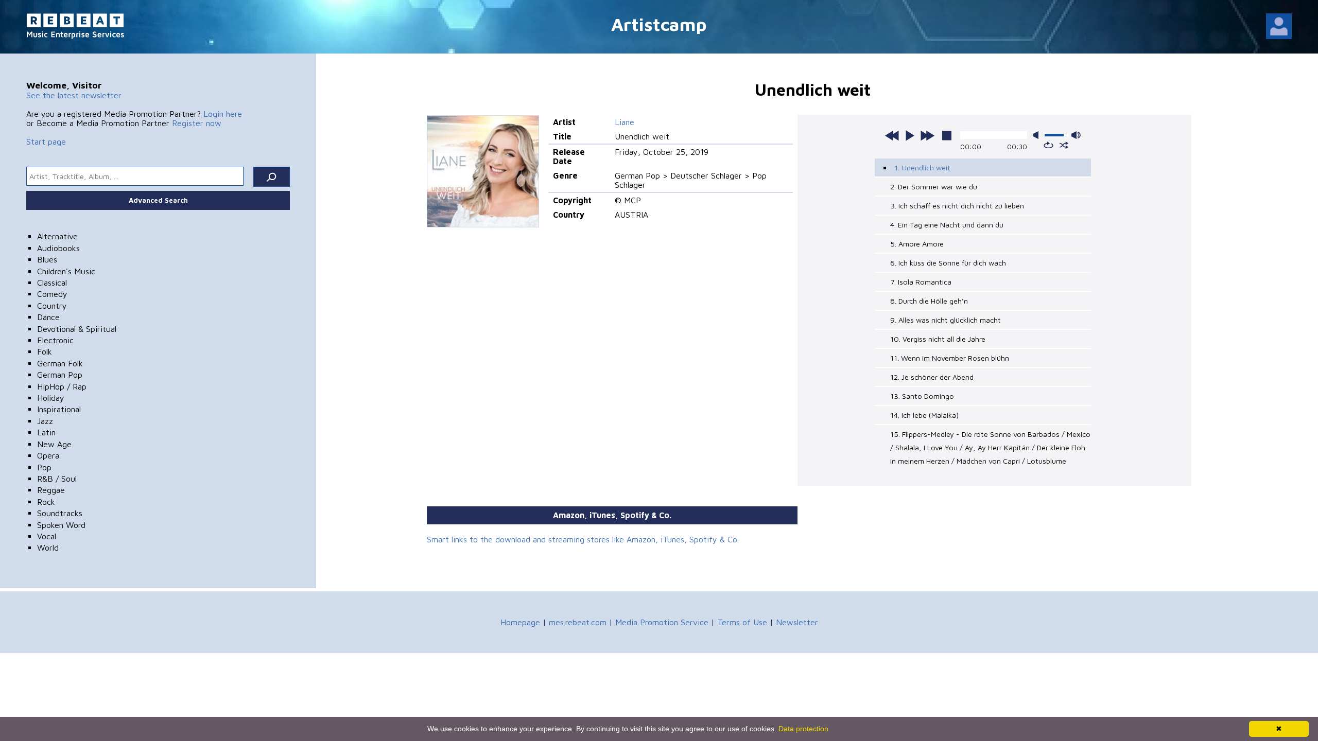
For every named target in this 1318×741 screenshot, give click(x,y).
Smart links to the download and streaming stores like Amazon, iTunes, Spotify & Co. (583, 539)
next (927, 135)
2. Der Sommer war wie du (933, 186)
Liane (624, 122)
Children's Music (66, 271)
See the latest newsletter (74, 95)
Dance (48, 317)
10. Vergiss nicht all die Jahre (937, 338)
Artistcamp (659, 23)
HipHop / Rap (61, 386)
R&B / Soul (57, 478)
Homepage (520, 622)
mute (1038, 135)
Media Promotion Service (661, 622)
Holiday (50, 397)
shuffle (1063, 145)
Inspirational (59, 409)
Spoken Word (61, 525)
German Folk (60, 363)
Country (52, 305)
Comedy (52, 293)
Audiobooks (58, 248)
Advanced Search (158, 200)
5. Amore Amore (917, 243)
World (48, 547)
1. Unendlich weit (922, 167)
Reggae (51, 490)
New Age (54, 444)
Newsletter (797, 622)
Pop (44, 467)
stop (947, 135)
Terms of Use (742, 622)
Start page (46, 141)
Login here (222, 113)
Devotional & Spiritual (76, 328)
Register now (196, 123)
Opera (48, 455)
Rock (46, 501)
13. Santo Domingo (922, 396)
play (909, 135)
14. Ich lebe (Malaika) (924, 415)
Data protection (803, 729)
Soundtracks (59, 513)
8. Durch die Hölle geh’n (929, 300)
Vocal (46, 536)
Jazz (45, 421)
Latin (46, 432)
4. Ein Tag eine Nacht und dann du (946, 224)
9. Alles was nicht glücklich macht (945, 319)
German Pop (59, 374)
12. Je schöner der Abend (932, 377)
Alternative (57, 236)
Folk (44, 351)
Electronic (55, 340)
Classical (52, 282)
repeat (1048, 145)
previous (892, 135)
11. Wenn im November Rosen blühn (949, 358)
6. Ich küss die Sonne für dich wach (948, 262)
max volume (1076, 135)
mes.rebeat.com (577, 622)
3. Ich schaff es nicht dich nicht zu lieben (957, 205)
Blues (47, 259)
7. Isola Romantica (920, 281)
